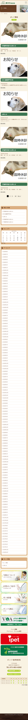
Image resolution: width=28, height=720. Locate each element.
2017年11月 (5, 520)
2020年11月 (5, 427)
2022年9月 (5, 371)
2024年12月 (5, 302)
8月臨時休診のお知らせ (8, 219)
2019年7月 (5, 469)
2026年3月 (5, 262)
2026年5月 (5, 259)
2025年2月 (5, 296)
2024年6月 (5, 318)
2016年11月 (5, 552)
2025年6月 (5, 286)
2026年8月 (5, 251)
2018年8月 (5, 496)
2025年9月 (5, 278)
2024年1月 (5, 328)
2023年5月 (5, 350)
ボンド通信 (5, 562)
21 (17, 238)
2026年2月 (5, 264)
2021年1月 (5, 421)
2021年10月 (5, 397)
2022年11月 (5, 366)
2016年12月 (5, 549)
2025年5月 (5, 288)
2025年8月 (5, 280)
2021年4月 (5, 413)
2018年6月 (5, 501)
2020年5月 (5, 443)
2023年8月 (5, 342)
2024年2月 (5, 326)
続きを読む (3, 53)
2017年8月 (5, 528)
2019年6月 (5, 472)
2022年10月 (5, 368)
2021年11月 (5, 395)
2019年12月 (5, 456)
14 (17, 237)
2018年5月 (5, 504)
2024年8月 (5, 312)
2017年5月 (5, 536)
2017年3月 (5, 541)
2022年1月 (5, 390)
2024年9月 (5, 310)
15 (21, 237)
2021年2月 (5, 419)
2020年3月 (5, 448)
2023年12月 (5, 331)
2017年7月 (5, 530)
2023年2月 (5, 358)
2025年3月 (5, 294)
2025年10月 (5, 275)
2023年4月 (5, 352)
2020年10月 (5, 429)
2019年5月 (5, 475)
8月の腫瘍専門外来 (7, 214)
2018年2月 (5, 512)
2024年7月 (5, 315)
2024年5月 (5, 320)
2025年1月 (5, 299)
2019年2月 (5, 483)
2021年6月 (5, 408)
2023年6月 (5, 347)
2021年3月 (5, 416)
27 (14, 240)
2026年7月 (5, 254)
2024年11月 (5, 304)
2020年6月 (5, 440)
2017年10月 (5, 523)
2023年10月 (5, 336)
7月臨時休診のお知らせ (8, 221)
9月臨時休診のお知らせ (8, 211)
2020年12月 (5, 424)
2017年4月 (5, 538)
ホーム (2, 13)
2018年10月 (5, 491)
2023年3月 (5, 355)
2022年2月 (5, 387)
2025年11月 (5, 272)
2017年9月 (5, 525)
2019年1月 (5, 485)
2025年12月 (5, 270)
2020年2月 (5, 451)
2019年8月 (5, 467)
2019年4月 (5, 477)
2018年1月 (5, 515)
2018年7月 (5, 499)
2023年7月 (5, 344)
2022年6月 (5, 379)
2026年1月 (5, 267)
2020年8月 (5, 435)
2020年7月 (5, 437)
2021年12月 (5, 392)
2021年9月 (5, 400)
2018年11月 (5, 488)
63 (15, 196)
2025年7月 (5, 283)
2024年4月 (5, 323)
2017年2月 (5, 544)
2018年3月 (5, 509)
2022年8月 (5, 374)
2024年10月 (5, 307)
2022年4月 (5, 384)
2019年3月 (5, 480)
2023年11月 (5, 334)
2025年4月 (5, 291)
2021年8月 (5, 403)
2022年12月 (5, 363)
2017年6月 (5, 533)
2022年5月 (5, 381)
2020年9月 (5, 432)
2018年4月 (5, 507)
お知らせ (5, 216)
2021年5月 (5, 411)
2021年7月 (5, 405)
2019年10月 (5, 461)
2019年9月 (5, 464)
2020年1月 (5, 453)
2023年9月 (5, 339)
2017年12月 (5, 517)
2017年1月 (5, 546)
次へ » (19, 196)
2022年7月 (5, 376)
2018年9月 (5, 493)
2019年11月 (5, 459)
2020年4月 (5, 445)
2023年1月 (5, 360)
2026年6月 (5, 256)
